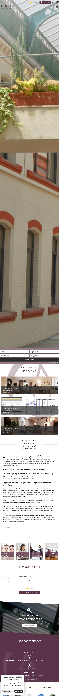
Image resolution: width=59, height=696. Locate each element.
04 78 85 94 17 (29, 652)
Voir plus (10, 527)
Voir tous (29, 592)
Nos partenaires (36, 554)
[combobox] (14, 351)
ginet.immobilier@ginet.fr (29, 679)
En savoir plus (29, 625)
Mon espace (47, 2)
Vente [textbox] (3, 352)
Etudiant (51, 553)
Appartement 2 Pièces (11, 389)
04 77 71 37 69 (29, 672)
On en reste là (18, 676)
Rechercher (29, 360)
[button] (4, 581)
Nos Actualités (21, 554)
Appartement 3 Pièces (11, 429)
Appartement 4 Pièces (11, 409)
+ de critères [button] (53, 362)
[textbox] (44, 352)
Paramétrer (7, 691)
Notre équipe (4, 554)
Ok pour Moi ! (18, 691)
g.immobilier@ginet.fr (29, 669)
